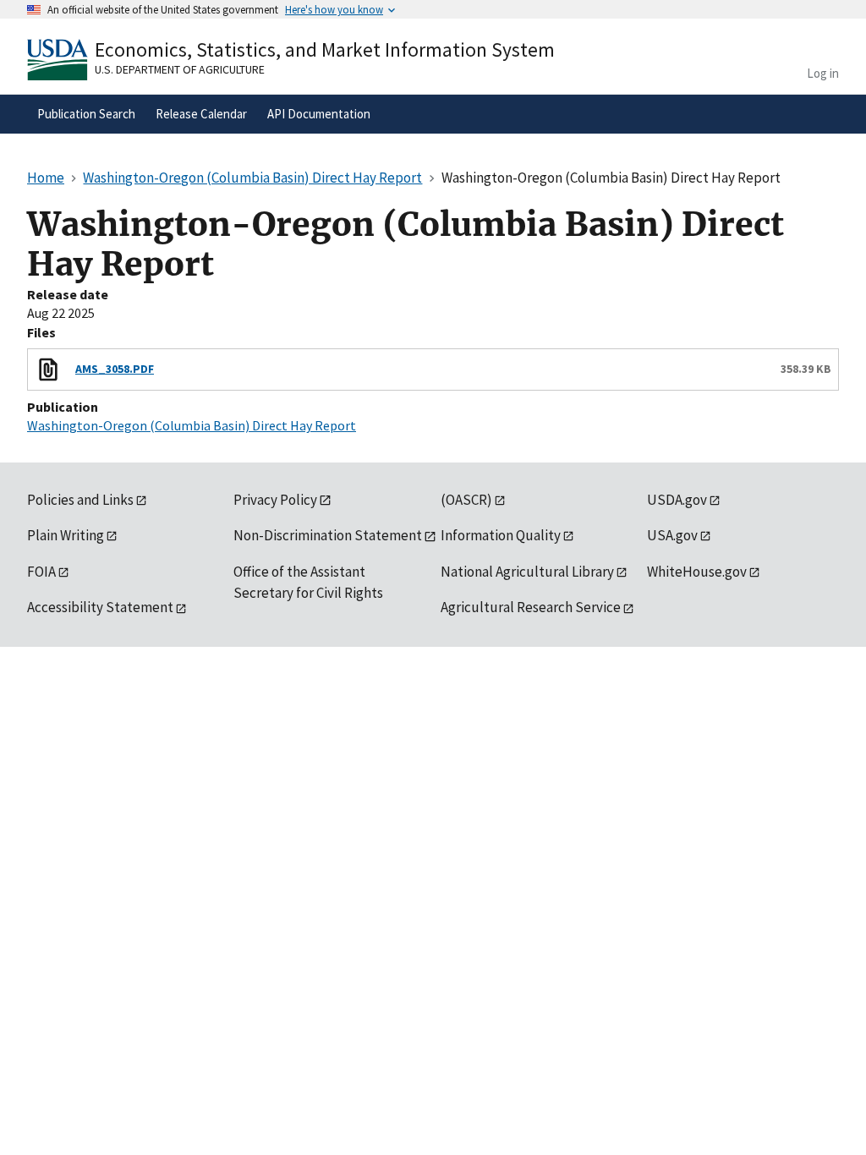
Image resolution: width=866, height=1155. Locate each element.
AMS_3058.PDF (114, 368)
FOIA (41, 571)
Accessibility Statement (100, 607)
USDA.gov (677, 499)
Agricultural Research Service (531, 607)
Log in (823, 73)
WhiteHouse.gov (697, 571)
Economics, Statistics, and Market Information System (325, 49)
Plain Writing (65, 535)
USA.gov (672, 535)
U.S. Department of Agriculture (180, 69)
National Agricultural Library (527, 571)
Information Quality (501, 535)
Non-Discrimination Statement (327, 535)
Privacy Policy (275, 499)
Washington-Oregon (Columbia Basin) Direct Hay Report (191, 425)
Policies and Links (80, 499)
